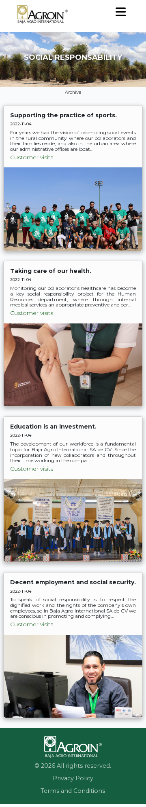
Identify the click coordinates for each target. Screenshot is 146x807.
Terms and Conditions (73, 790)
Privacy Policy (73, 778)
